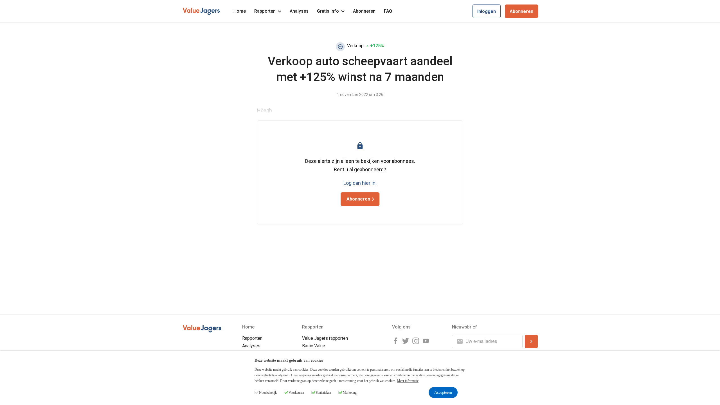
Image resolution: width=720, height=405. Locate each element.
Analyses (299, 11)
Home (239, 11)
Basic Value (313, 345)
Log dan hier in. (360, 183)
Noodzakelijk (268, 393)
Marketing (350, 393)
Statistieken (323, 393)
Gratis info (328, 11)
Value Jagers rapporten (325, 338)
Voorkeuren (296, 393)
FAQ (388, 11)
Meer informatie (407, 381)
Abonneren (364, 11)
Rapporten (265, 11)
